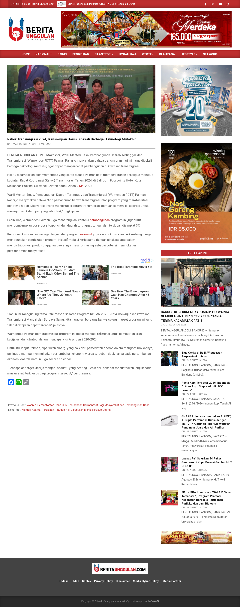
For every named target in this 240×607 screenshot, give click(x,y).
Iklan (76, 581)
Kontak (86, 581)
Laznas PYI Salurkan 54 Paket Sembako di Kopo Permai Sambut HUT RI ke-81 (207, 462)
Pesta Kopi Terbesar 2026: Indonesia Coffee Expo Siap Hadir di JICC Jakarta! (206, 386)
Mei (81, 186)
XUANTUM (153, 601)
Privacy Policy (104, 581)
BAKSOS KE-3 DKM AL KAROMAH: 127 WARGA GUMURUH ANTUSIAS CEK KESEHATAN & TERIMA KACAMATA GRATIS (195, 316)
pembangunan (100, 220)
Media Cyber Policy (146, 581)
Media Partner (172, 581)
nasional (86, 234)
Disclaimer (123, 581)
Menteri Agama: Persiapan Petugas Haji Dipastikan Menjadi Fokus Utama (66, 409)
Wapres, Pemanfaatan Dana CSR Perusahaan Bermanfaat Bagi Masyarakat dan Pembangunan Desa (88, 405)
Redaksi (64, 581)
